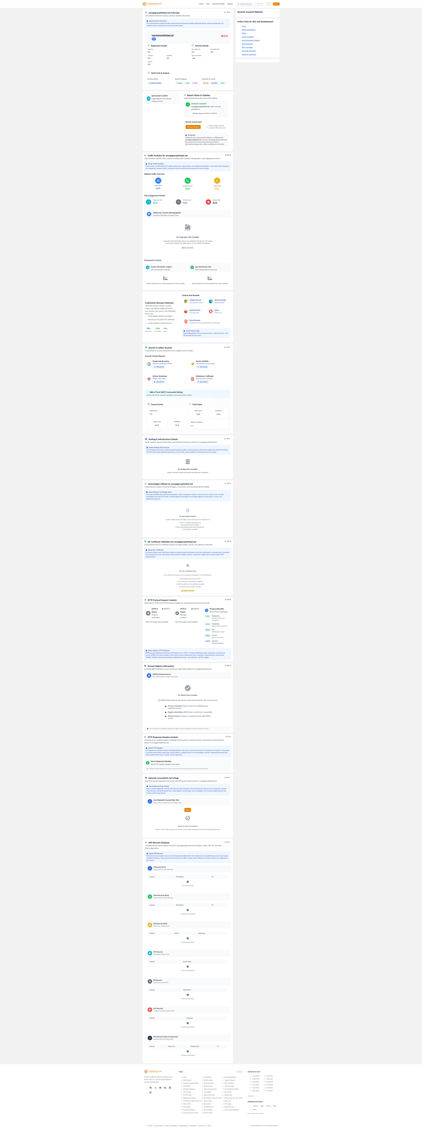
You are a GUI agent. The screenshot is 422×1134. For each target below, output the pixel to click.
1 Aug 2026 (255, 1085)
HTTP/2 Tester (187, 1095)
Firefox (268, 1106)
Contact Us (201, 1126)
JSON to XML (228, 1095)
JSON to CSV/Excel (209, 1095)
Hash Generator (247, 44)
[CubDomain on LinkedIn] (170, 1088)
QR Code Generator (249, 51)
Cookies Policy (183, 1126)
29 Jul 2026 (269, 1088)
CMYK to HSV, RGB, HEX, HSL (192, 1101)
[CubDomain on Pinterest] (165, 1088)
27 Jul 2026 (269, 1091)
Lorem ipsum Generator (231, 1110)
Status (209, 1126)
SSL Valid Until (215, 49)
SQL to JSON (186, 1104)
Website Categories (197, 422)
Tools (208, 4)
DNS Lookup (186, 1107)
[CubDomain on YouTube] (160, 1088)
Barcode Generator (189, 1110)
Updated (169, 55)
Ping (187, 810)
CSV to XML (227, 1092)
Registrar (150, 49)
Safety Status (153, 411)
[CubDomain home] (153, 1072)
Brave (254, 1109)
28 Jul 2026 (255, 1091)
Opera (274, 1106)
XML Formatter (247, 47)
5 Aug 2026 (255, 1079)
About (150, 1126)
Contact (230, 4)
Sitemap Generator (248, 30)
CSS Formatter (208, 1086)
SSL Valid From (196, 49)
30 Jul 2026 (255, 1088)
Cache (206, 83)
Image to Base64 (248, 37)
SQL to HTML (208, 1101)
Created (150, 55)
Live (223, 83)
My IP (244, 26)
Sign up (276, 4)
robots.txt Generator (210, 1089)
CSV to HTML (187, 1092)
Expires (150, 62)
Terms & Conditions (171, 1126)
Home (201, 4)
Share (228, 12)
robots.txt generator (249, 54)
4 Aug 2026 (269, 1079)
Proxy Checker (208, 1110)
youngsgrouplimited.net (163, 35)
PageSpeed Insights (156, 83)
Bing (188, 83)
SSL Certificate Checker (231, 1089)
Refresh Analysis (193, 127)
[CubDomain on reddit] (151, 1093)
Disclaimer (193, 1126)
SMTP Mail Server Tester (190, 1113)
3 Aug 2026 (255, 1082)
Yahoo (195, 83)
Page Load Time (196, 55)
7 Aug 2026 (255, 1076)
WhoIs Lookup (208, 1080)
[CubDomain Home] (152, 4)
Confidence (177, 422)
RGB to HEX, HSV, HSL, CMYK (233, 1098)
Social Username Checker (251, 40)
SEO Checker (207, 1077)
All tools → (240, 1072)
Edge (261, 1106)
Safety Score (157, 422)
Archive (215, 83)
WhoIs (244, 33)
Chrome (255, 1106)
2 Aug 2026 (269, 1082)
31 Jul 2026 (269, 1085)
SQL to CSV (227, 1101)
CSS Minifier (186, 1086)
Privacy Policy (159, 1126)
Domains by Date (218, 4)
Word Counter (187, 1080)
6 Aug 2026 (269, 1076)
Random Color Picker (189, 1098)
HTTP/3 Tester (208, 1113)
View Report (160, 367)
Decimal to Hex (229, 1107)
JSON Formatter (229, 1086)
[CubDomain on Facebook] (151, 1088)
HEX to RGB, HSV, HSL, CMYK (213, 1098)
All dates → (251, 1096)
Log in (269, 4)
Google (180, 83)
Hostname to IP (208, 1107)
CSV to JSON (207, 1092)
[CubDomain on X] (155, 1088)
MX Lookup (227, 1104)
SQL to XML (207, 1104)
